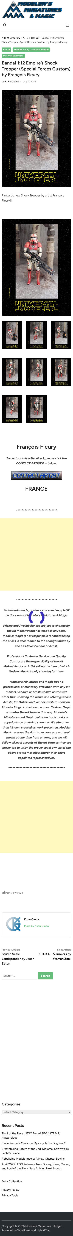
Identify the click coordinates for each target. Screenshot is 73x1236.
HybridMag (43, 1230)
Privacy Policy (10, 1189)
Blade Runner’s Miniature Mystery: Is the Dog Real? (34, 1143)
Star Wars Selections (13, 56)
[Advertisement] (36, 554)
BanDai (6, 49)
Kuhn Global (12, 81)
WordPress (23, 1230)
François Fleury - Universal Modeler (31, 49)
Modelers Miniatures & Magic (43, 1226)
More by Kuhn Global (36, 926)
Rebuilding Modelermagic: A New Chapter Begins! (33, 1158)
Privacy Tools (10, 1195)
